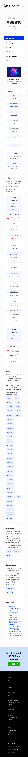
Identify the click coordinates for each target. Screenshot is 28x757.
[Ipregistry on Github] (12, 744)
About (9, 680)
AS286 (9, 398)
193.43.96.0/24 (14, 254)
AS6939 (9, 411)
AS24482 (10, 454)
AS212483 (10, 518)
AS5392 (18, 402)
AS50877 (9, 492)
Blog (9, 695)
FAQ (9, 685)
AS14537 (9, 432)
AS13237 (9, 428)
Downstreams (11, 56)
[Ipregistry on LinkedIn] (15, 744)
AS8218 (18, 411)
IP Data (10, 704)
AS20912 (9, 445)
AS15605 (9, 436)
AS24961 (9, 458)
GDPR (9, 732)
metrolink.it (14, 115)
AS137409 (10, 509)
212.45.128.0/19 (14, 273)
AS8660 (9, 415)
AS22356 (10, 449)
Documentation (12, 717)
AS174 (9, 551)
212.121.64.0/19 (14, 292)
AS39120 (9, 471)
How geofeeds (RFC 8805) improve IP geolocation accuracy (15, 619)
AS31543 (9, 462)
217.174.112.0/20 (14, 311)
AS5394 (9, 406)
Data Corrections (13, 700)
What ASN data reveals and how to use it (14, 613)
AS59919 (9, 501)
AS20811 (9, 441)
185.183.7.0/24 (14, 235)
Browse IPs (11, 698)
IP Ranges (9, 43)
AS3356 (9, 555)
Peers (8, 47)
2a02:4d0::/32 (14, 346)
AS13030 (9, 424)
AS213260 (10, 592)
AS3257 (16, 551)
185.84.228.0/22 (14, 214)
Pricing (10, 687)
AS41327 (9, 475)
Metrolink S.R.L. (14, 106)
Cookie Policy (12, 730)
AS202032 (10, 514)
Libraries (10, 722)
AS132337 (10, 505)
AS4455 (9, 402)
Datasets (10, 715)
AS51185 (9, 497)
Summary (9, 38)
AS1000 (17, 398)
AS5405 (18, 406)
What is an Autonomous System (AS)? (15, 608)
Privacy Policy (12, 735)
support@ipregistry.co (14, 752)
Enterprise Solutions (13, 702)
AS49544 (10, 479)
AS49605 (10, 484)
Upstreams (10, 52)
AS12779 (9, 419)
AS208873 (10, 588)
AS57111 (18, 497)
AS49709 (10, 488)
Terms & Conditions (13, 737)
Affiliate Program (13, 683)
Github (10, 719)
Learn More (10, 61)
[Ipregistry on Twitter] (9, 744)
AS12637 (18, 415)
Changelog (11, 713)
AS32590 (10, 467)
